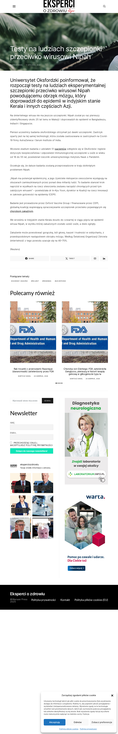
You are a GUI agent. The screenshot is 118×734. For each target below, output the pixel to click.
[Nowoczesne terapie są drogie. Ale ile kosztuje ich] (42, 505)
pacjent (35, 281)
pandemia (47, 281)
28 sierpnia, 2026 (41, 376)
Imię (12, 422)
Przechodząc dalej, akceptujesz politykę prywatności (31, 443)
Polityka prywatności (88, 729)
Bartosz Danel (16, 65)
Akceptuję (54, 722)
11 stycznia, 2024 (33, 65)
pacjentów (60, 148)
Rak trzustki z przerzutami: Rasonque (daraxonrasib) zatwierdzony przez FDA (33, 370)
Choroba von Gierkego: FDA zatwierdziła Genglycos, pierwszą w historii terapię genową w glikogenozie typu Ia (85, 371)
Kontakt (65, 600)
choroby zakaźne (20, 281)
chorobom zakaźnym (21, 211)
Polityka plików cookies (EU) (91, 600)
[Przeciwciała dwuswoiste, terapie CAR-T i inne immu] (20, 483)
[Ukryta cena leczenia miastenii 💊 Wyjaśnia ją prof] (42, 528)
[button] (112, 695)
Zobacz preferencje (102, 722)
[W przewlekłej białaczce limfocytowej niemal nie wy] (42, 483)
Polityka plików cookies (68, 729)
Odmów (78, 722)
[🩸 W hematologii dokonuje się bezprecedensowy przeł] (20, 528)
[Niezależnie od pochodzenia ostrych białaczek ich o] (20, 505)
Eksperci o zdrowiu (27, 594)
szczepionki (61, 281)
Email (13, 433)
